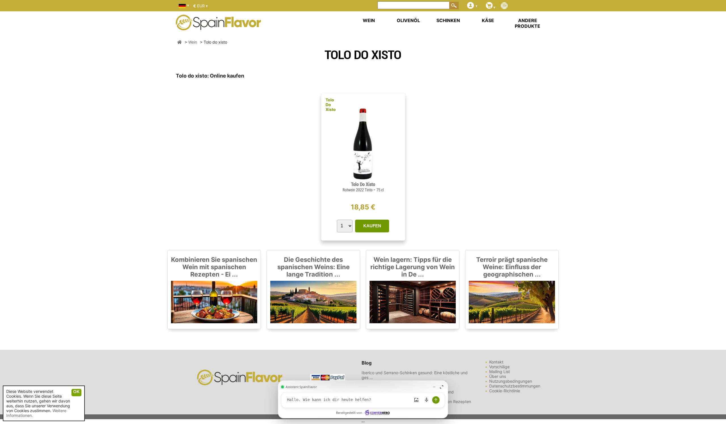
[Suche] (454, 5)
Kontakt (496, 361)
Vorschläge (499, 366)
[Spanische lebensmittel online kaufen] (218, 27)
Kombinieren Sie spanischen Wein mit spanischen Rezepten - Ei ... (214, 267)
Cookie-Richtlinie (504, 390)
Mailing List (499, 371)
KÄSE (488, 20)
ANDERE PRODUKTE (527, 23)
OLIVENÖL (408, 20)
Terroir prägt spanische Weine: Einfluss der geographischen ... (512, 267)
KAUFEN (372, 225)
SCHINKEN (448, 20)
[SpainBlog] (504, 6)
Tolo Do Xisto (331, 104)
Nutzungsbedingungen (510, 381)
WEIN (369, 20)
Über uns (497, 376)
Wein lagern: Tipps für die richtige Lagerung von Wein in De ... (412, 267)
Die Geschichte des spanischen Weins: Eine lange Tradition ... (313, 267)
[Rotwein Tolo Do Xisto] (363, 179)
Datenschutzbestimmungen (514, 386)
